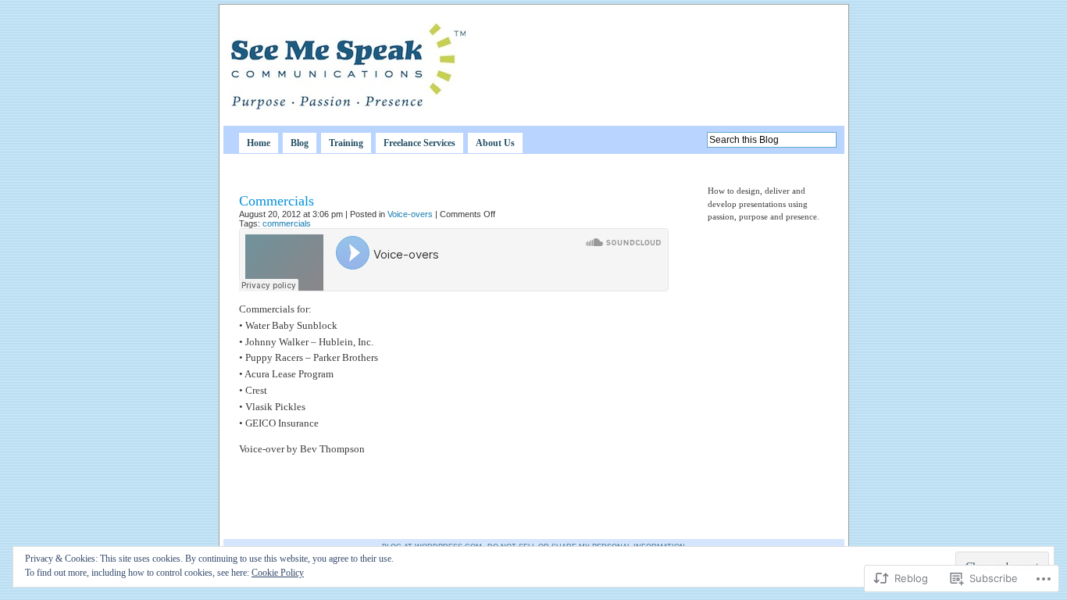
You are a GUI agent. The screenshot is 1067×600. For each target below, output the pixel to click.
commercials (286, 223)
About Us (495, 143)
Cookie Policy (278, 572)
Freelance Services (419, 143)
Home (258, 143)
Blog (300, 143)
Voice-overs (410, 214)
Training (346, 143)
